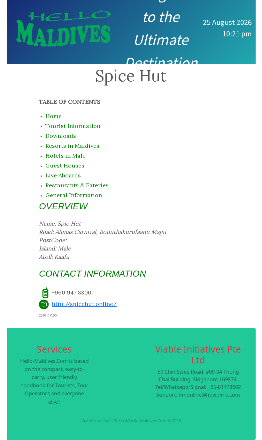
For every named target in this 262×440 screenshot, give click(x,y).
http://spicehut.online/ (84, 304)
